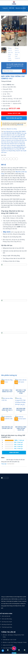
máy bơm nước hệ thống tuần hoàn (15, 140)
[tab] (14, 165)
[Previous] (3, 31)
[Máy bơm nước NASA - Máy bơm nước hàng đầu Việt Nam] (14, 3)
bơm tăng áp (7, 131)
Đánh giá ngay (14, 452)
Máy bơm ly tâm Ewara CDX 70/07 (7, 390)
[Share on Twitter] (8, 158)
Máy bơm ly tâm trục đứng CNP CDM (16, 135)
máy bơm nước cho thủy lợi (11, 138)
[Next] (24, 31)
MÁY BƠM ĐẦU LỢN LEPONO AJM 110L (7, 427)
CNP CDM (6, 133)
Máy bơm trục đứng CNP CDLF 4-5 (7, 410)
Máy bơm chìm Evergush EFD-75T (20, 410)
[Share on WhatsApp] (2, 158)
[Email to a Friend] (11, 158)
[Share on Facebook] (5, 158)
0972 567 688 (20, 124)
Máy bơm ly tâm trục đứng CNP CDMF (10, 136)
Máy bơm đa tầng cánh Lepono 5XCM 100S (20, 428)
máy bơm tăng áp (15, 145)
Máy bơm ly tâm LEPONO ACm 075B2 (21, 391)
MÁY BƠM (11, 8)
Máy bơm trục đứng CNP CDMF (16, 149)
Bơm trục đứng (14, 131)
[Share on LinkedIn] (16, 158)
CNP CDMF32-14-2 (19, 133)
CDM (20, 131)
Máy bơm (6, 232)
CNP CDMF (11, 133)
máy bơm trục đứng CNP (13, 147)
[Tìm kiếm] (26, 2)
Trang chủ (5, 8)
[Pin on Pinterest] (14, 158)
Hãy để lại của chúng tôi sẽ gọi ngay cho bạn (14, 66)
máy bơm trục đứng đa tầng (8, 150)
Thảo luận (3, 464)
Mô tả (3, 164)
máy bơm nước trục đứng (15, 143)
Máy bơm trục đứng (21, 8)
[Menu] (2, 3)
